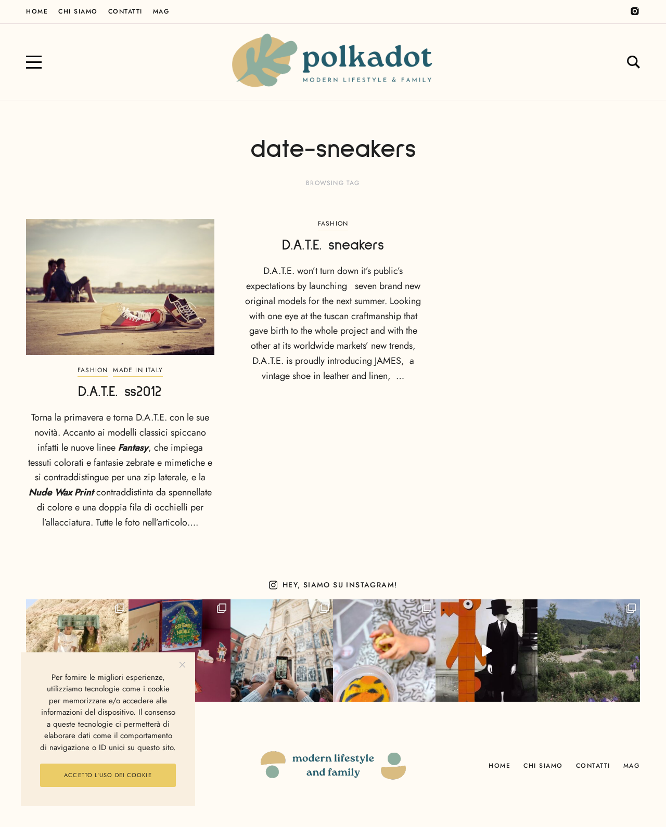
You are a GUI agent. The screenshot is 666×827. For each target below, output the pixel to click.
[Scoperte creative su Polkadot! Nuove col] (281, 650)
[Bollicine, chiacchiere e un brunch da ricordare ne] (588, 650)
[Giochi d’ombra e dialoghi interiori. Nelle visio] (487, 650)
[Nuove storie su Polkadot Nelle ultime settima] (77, 650)
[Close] (182, 665)
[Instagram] (634, 11)
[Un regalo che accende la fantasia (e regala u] (384, 650)
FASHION (93, 370)
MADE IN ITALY (138, 370)
